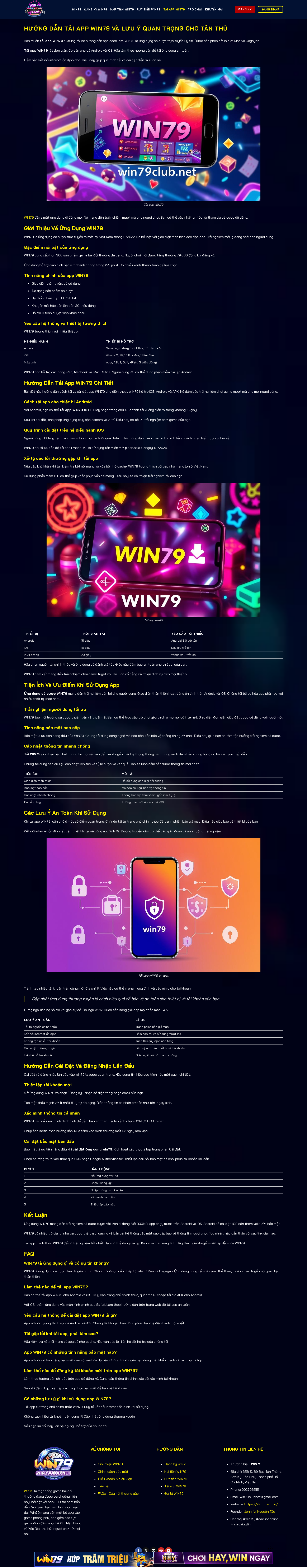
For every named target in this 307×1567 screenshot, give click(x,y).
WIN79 (76, 9)
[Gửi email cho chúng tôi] (153, 1550)
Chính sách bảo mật (113, 1471)
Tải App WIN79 (174, 9)
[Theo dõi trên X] (145, 1550)
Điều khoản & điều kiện (115, 1479)
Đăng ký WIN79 (95, 9)
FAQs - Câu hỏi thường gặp (118, 1493)
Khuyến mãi (214, 9)
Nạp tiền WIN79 (122, 9)
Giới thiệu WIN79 (110, 1464)
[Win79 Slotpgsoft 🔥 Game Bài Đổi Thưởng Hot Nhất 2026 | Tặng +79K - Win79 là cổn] (45, 9)
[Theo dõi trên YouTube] (168, 1550)
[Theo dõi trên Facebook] (138, 1550)
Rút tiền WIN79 (148, 9)
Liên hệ (103, 1486)
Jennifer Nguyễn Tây (259, 1511)
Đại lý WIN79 (174, 1493)
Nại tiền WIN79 (175, 1471)
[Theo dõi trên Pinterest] (161, 1550)
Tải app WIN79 (175, 1486)
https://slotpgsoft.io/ (261, 1504)
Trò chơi (195, 9)
